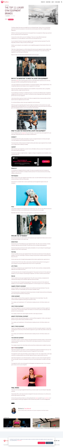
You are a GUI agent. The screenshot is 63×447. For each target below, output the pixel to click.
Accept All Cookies (41, 442)
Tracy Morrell (27, 408)
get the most (39, 170)
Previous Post (6, 417)
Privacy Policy (19, 440)
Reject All (49, 442)
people (39, 32)
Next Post (57, 417)
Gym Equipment (10, 19)
